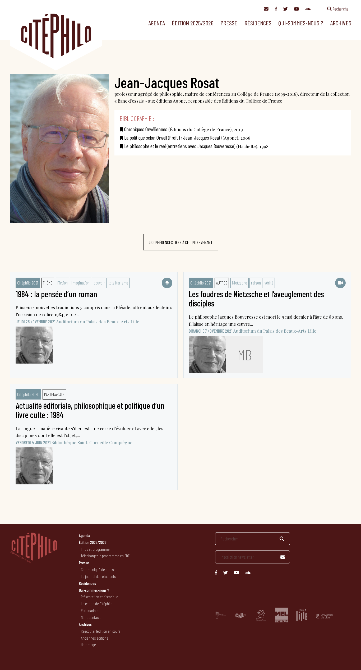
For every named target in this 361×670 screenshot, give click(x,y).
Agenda (156, 23)
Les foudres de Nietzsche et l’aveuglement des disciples (256, 298)
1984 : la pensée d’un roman (56, 294)
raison (256, 282)
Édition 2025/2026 (193, 23)
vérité (269, 282)
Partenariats (54, 394)
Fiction (62, 282)
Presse (228, 23)
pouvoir (99, 282)
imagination (80, 282)
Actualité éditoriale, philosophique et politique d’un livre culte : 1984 (90, 410)
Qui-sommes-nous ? (300, 23)
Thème (47, 282)
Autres (221, 282)
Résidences (257, 23)
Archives (340, 23)
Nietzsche (239, 282)
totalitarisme (118, 282)
